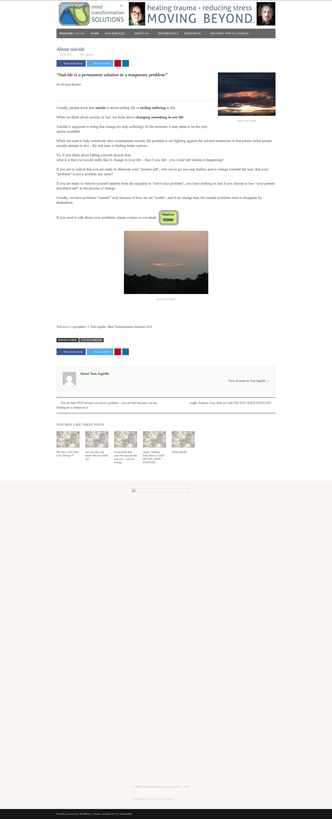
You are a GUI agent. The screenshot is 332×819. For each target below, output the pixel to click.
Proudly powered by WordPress (73, 813)
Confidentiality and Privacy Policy (153, 799)
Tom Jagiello (87, 54)
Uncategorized (91, 340)
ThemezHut (125, 813)
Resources (192, 33)
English (66, 33)
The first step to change (229, 33)
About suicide (179, 452)
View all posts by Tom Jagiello (248, 380)
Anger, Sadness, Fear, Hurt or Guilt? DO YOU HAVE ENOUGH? (230, 403)
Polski (80, 33)
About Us (141, 33)
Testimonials (168, 33)
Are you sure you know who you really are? (96, 455)
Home (94, 33)
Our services (115, 33)
